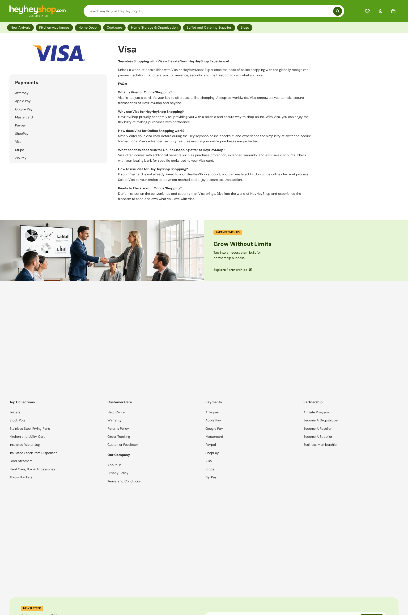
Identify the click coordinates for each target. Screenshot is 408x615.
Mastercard (24, 117)
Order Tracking (118, 436)
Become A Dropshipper (321, 420)
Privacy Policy (117, 473)
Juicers (14, 412)
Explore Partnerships (230, 270)
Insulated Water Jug (24, 444)
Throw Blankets (20, 477)
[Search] (214, 11)
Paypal (20, 125)
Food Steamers (20, 461)
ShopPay (22, 133)
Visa (18, 141)
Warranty (114, 420)
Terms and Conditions (124, 481)
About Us (114, 465)
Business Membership (320, 444)
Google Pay (24, 109)
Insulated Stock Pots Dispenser (33, 453)
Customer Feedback (122, 444)
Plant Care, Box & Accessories (32, 469)
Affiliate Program (316, 412)
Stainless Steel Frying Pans (29, 428)
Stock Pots (17, 420)
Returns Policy (118, 428)
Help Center (116, 412)
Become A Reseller (317, 428)
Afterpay (22, 93)
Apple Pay (23, 101)
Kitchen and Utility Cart (27, 436)
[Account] (380, 11)
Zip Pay (20, 158)
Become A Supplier (317, 436)
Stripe (19, 150)
